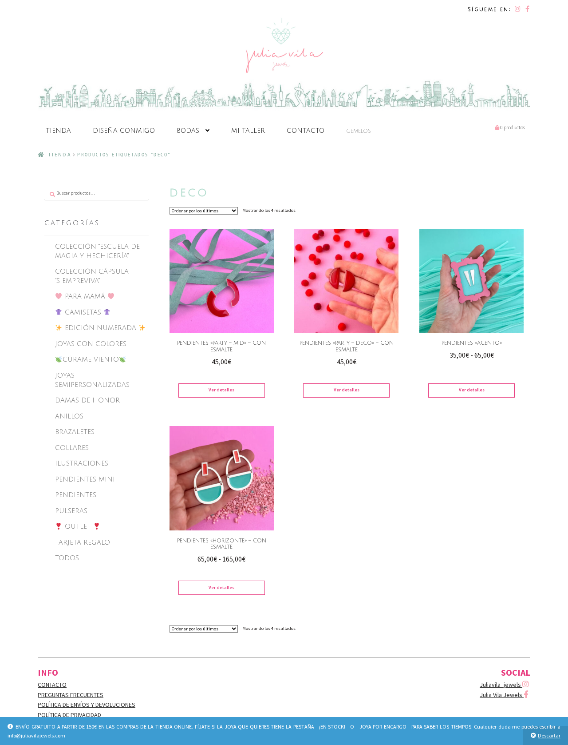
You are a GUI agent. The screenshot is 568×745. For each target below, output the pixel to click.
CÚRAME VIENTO (91, 359)
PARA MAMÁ (85, 296)
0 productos (512, 127)
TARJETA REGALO (82, 542)
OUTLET (78, 526)
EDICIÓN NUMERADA (100, 327)
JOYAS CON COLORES (90, 343)
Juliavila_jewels (501, 685)
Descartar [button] (549, 735)
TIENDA (58, 130)
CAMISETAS (83, 312)
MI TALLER (248, 130)
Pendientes (75, 494)
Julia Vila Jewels (502, 695)
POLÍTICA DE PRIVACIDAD (69, 715)
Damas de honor (87, 400)
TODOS (67, 558)
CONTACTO (305, 130)
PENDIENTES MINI (85, 479)
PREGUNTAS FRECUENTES (70, 695)
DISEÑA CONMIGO (124, 130)
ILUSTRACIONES (81, 463)
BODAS (188, 130)
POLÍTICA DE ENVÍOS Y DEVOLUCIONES (86, 705)
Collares (72, 447)
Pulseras (71, 510)
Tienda (59, 154)
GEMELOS (358, 131)
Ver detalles (221, 390)
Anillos (69, 416)
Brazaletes (75, 431)
